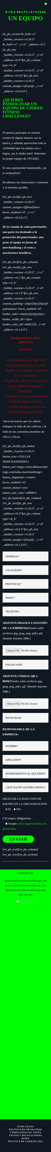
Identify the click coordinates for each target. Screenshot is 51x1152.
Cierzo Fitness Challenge (25, 4)
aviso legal (24, 823)
